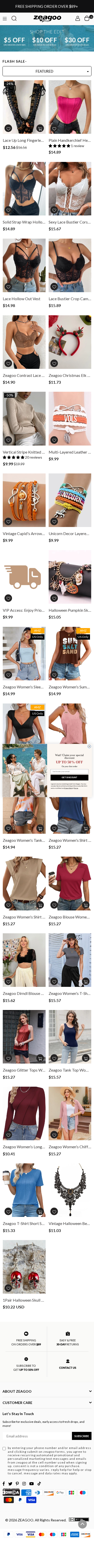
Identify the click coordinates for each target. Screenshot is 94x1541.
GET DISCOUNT (69, 777)
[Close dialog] (89, 746)
